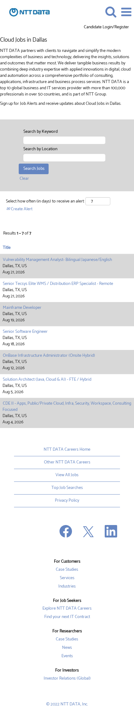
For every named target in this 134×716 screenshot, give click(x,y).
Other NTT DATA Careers (67, 462)
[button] (126, 12)
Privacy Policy (67, 500)
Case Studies (67, 569)
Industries (67, 586)
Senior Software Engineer (25, 331)
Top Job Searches (67, 487)
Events (67, 656)
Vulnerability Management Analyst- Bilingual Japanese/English (57, 259)
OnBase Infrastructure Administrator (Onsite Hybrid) (49, 355)
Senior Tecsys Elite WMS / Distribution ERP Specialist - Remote (58, 283)
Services (67, 578)
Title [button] (7, 247)
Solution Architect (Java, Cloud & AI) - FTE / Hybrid (47, 379)
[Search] (110, 12)
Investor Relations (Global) (67, 678)
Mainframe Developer (22, 307)
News (67, 647)
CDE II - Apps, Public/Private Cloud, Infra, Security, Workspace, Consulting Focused (66, 406)
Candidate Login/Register (106, 27)
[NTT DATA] (27, 12)
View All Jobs (67, 475)
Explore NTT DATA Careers (67, 608)
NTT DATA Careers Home (67, 449)
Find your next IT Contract (67, 617)
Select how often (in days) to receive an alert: (45, 201)
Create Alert (21, 209)
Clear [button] (24, 178)
